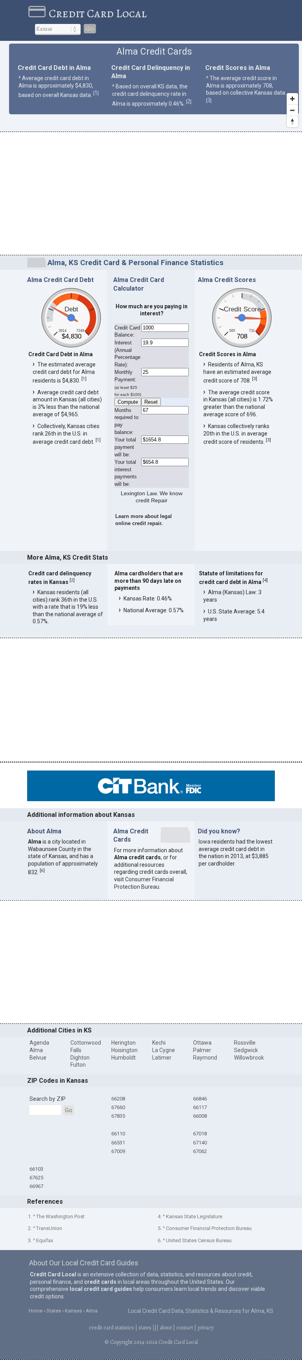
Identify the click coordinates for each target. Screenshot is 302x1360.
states (144, 1327)
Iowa (204, 841)
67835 (118, 1116)
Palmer (202, 1050)
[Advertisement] (151, 195)
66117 (200, 1107)
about (166, 1327)
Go (90, 28)
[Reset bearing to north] (292, 121)
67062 (200, 1151)
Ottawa (202, 1043)
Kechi (159, 1043)
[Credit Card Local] (38, 13)
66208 (118, 1099)
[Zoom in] (292, 98)
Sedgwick (246, 1050)
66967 (36, 1186)
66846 (200, 1099)
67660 (118, 1107)
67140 (200, 1143)
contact (184, 1327)
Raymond (205, 1057)
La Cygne (163, 1050)
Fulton (78, 1065)
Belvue (37, 1057)
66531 (118, 1143)
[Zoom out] (292, 110)
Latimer (161, 1057)
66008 (200, 1116)
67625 (36, 1178)
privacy (205, 1327)
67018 (200, 1134)
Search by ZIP (47, 1098)
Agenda (39, 1043)
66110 (118, 1134)
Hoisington (124, 1050)
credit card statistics (111, 1327)
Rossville (245, 1043)
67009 (118, 1151)
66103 (36, 1169)
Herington (123, 1043)
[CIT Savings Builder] (151, 799)
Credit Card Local (98, 13)
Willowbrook (249, 1057)
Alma (36, 1050)
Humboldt (123, 1057)
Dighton (80, 1057)
